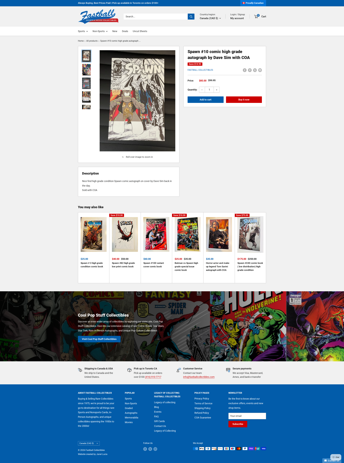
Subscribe (237, 424)
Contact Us (160, 426)
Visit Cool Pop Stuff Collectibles (99, 339)
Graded (129, 408)
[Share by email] (260, 70)
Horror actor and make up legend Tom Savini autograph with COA (217, 266)
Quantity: (192, 89)
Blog (156, 407)
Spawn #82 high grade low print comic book (123, 265)
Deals (125, 31)
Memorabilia (131, 417)
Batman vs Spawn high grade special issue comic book (186, 266)
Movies (129, 422)
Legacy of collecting (164, 402)
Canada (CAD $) (86, 443)
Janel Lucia (101, 454)
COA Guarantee (202, 417)
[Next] (266, 247)
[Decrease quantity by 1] (202, 90)
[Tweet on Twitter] (255, 70)
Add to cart (205, 99)
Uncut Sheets (140, 31)
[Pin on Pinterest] (250, 70)
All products (92, 41)
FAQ (156, 416)
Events (157, 411)
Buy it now (243, 99)
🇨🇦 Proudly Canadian (253, 3)
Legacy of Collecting (165, 430)
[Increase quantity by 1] (216, 90)
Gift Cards (159, 421)
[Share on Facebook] (245, 70)
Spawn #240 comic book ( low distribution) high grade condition (250, 266)
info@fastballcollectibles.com (199, 376)
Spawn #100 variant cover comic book (153, 265)
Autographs (131, 412)
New (114, 31)
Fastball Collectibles (200, 70)
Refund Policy (201, 412)
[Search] (191, 16)
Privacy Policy (201, 398)
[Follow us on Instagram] (155, 449)
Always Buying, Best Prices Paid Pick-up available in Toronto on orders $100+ (118, 3)
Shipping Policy (202, 408)
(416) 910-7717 (153, 376)
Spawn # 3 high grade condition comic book (92, 265)
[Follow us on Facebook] (145, 449)
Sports (81, 31)
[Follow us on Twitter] (150, 449)
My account (237, 18)
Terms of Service (203, 403)
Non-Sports (99, 31)
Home (81, 41)
